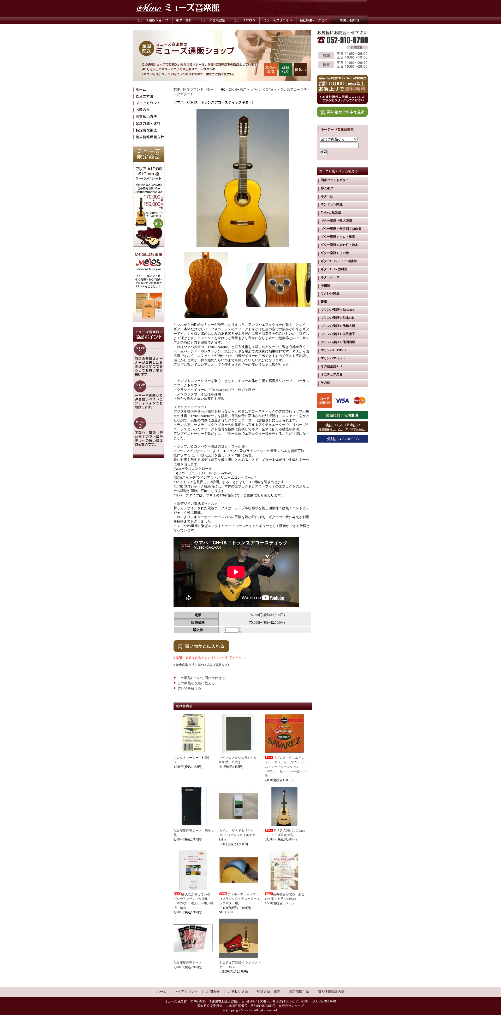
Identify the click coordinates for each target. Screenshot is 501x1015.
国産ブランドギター (198, 89)
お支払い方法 (238, 992)
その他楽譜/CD (331, 366)
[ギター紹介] (184, 20)
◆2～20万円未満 (231, 89)
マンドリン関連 (332, 204)
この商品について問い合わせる (201, 678)
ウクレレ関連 (330, 293)
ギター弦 (327, 196)
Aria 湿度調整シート (188, 962)
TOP (177, 89)
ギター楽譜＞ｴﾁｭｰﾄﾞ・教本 (339, 245)
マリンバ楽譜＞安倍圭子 (338, 334)
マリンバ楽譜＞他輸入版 (338, 326)
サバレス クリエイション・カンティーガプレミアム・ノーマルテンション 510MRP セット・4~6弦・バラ (285, 766)
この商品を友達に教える (196, 683)
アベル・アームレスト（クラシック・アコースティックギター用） (239, 899)
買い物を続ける (189, 688)
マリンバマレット (333, 358)
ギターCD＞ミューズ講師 (339, 261)
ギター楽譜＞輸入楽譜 (336, 220)
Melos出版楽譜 (331, 212)
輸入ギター (328, 188)
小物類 (325, 285)
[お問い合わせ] (349, 20)
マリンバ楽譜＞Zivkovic (337, 318)
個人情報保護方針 (331, 992)
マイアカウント (186, 992)
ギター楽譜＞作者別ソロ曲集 (341, 228)
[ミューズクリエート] (277, 20)
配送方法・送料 (269, 992)
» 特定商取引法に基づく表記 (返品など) (201, 665)
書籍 (324, 301)
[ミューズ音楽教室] (213, 20)
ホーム (161, 992)
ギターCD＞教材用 (334, 269)
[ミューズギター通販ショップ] (152, 20)
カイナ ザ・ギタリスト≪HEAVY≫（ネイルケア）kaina (238, 835)
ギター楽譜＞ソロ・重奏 (338, 237)
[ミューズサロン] (244, 20)
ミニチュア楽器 (332, 374)
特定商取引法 (299, 992)
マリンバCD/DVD (333, 350)
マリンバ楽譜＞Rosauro (337, 309)
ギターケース (330, 277)
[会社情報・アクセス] (313, 20)
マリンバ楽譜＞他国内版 (338, 342)
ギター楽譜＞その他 (335, 253)
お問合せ (213, 992)
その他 (325, 382)
